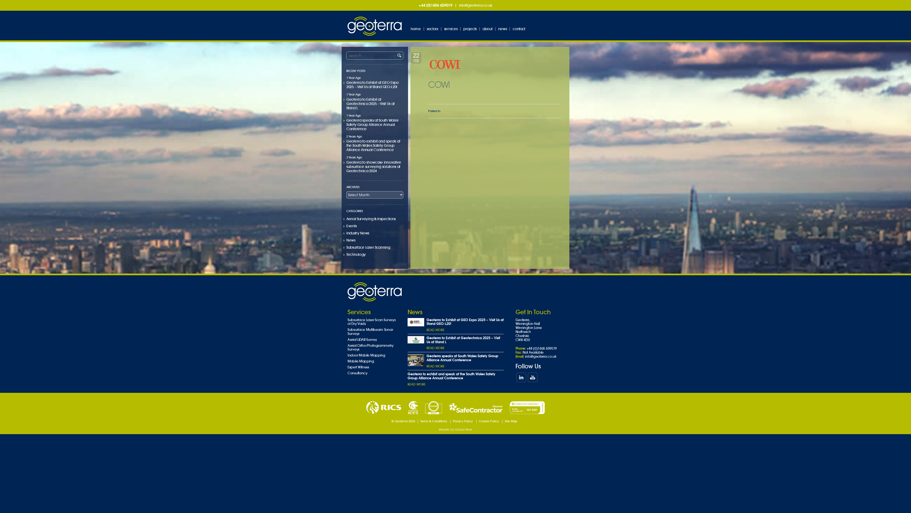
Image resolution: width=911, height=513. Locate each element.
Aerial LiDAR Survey (362, 340)
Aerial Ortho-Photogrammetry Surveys (371, 348)
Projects (470, 29)
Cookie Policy (489, 421)
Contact (519, 29)
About (488, 29)
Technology (356, 254)
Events (351, 226)
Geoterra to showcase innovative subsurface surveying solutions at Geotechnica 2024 (373, 166)
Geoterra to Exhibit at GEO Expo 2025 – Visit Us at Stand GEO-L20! (372, 84)
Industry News (357, 233)
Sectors (432, 29)
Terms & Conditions (433, 421)
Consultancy (357, 373)
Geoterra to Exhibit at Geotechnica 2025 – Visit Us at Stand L (370, 103)
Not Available (533, 352)
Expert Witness (358, 367)
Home (416, 29)
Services (451, 29)
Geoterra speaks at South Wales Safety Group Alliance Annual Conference (372, 124)
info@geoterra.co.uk (475, 5)
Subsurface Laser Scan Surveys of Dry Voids (371, 322)
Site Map (511, 421)
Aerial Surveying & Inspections (371, 219)
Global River (463, 429)
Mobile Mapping (361, 361)
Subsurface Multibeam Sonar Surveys (370, 332)
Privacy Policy (463, 421)
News (502, 29)
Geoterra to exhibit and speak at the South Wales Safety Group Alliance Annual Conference (373, 145)
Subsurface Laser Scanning (368, 247)
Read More (436, 330)
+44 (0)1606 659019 (435, 5)
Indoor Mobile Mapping (366, 355)
